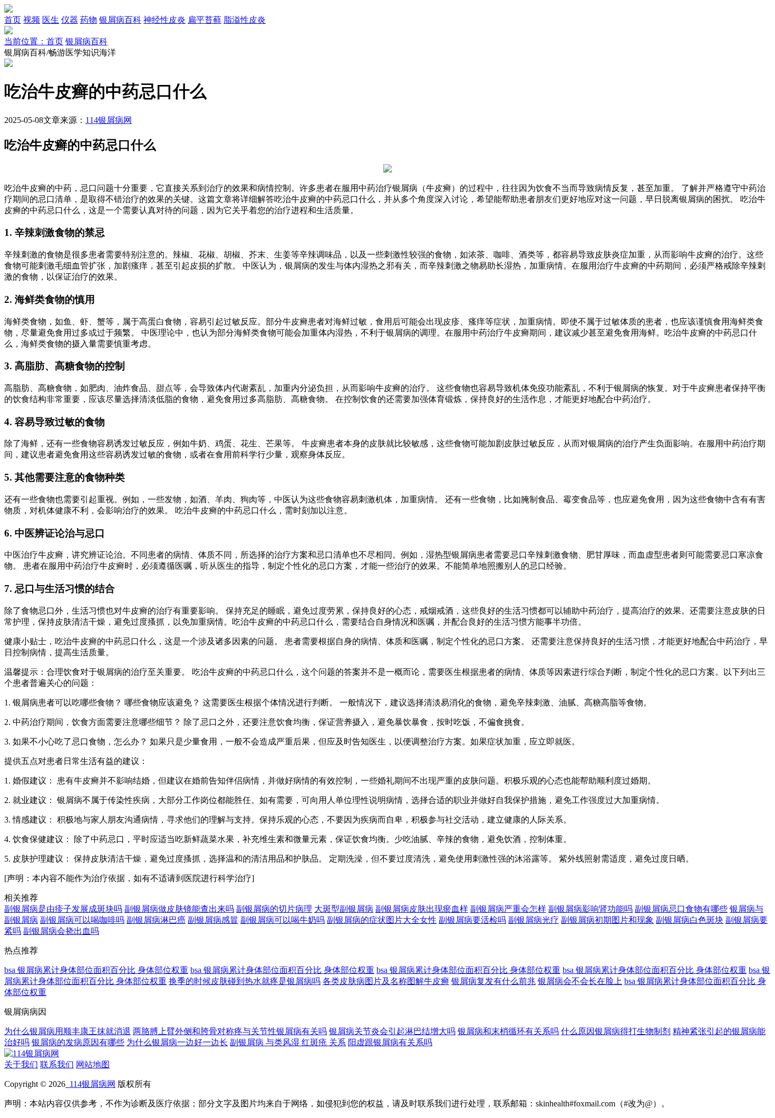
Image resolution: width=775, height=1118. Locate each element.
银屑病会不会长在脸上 (580, 981)
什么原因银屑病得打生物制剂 (616, 1031)
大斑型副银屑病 (343, 908)
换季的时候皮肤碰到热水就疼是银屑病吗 (245, 981)
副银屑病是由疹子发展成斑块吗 (63, 908)
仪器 (69, 19)
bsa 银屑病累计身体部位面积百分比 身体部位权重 (96, 970)
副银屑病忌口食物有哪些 (681, 908)
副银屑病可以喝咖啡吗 (82, 919)
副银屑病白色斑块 (689, 919)
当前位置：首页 (33, 41)
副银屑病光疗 (533, 919)
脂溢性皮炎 (245, 19)
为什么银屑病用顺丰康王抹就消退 (67, 1031)
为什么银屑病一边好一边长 (177, 1042)
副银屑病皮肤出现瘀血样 (421, 908)
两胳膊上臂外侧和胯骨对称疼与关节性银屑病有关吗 (230, 1031)
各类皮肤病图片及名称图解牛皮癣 (386, 981)
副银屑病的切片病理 (274, 908)
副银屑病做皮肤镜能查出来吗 (179, 908)
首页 (12, 19)
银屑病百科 (120, 19)
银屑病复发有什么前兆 (493, 981)
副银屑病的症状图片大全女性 (382, 919)
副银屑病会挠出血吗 (61, 930)
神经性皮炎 (164, 19)
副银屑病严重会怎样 (508, 908)
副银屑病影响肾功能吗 (590, 908)
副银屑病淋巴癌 (156, 919)
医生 (50, 19)
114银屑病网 (108, 120)
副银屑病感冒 (213, 919)
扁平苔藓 (204, 19)
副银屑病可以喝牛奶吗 (282, 919)
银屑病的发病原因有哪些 (78, 1042)
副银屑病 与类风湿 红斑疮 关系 (288, 1042)
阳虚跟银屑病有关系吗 (390, 1042)
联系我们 (57, 1064)
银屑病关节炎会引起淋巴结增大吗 (392, 1031)
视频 (31, 19)
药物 (88, 19)
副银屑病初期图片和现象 (607, 919)
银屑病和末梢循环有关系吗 (508, 1031)
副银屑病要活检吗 (472, 919)
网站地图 (93, 1064)
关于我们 (21, 1064)
